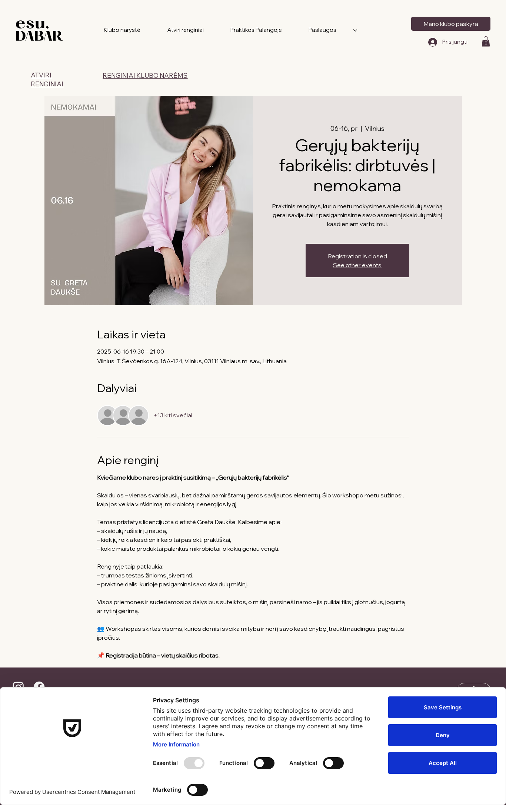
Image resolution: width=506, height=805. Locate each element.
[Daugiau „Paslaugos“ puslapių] (355, 30)
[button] (486, 41)
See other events (357, 265)
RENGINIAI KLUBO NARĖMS (145, 75)
